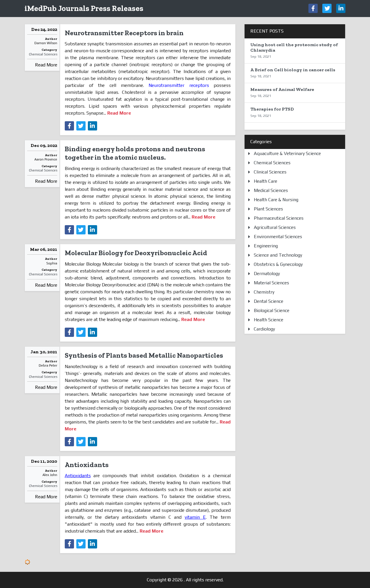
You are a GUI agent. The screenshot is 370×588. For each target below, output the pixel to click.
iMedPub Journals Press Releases (84, 8)
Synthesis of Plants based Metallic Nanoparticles (144, 355)
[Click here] (313, 8)
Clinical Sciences (270, 172)
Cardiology (264, 329)
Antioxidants (87, 464)
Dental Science (268, 301)
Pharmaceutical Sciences (279, 218)
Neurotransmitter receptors (179, 85)
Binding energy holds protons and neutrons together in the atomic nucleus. (135, 153)
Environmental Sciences (278, 236)
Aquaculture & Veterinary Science (287, 153)
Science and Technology (278, 255)
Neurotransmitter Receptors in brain (124, 33)
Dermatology (267, 273)
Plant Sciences (268, 209)
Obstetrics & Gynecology (278, 264)
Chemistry (264, 292)
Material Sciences (271, 282)
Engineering (266, 246)
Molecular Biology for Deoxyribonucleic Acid (136, 253)
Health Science (268, 319)
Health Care (265, 181)
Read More (46, 65)
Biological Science (271, 310)
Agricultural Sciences (275, 227)
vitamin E (195, 517)
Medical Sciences (271, 190)
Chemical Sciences (43, 54)
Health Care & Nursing (276, 199)
